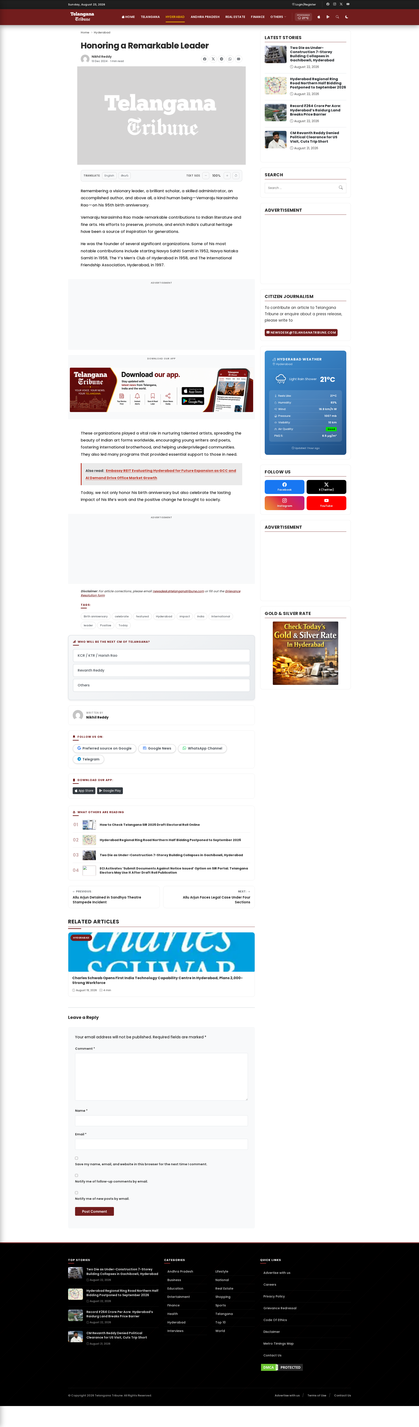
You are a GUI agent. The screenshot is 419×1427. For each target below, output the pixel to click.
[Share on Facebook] (204, 59)
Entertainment (178, 1297)
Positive (105, 625)
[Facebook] (328, 4)
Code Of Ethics (275, 1320)
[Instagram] (334, 4)
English (109, 175)
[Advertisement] (161, 317)
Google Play (111, 790)
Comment (85, 1048)
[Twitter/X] (341, 4)
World (220, 1331)
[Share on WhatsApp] (230, 59)
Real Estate (235, 17)
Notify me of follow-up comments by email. (111, 1181)
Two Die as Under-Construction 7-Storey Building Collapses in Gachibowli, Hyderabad (312, 54)
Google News (159, 748)
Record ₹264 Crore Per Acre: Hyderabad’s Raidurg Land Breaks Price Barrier (315, 110)
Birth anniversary (96, 616)
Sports (220, 1305)
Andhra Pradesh (205, 17)
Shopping (222, 1297)
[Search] (337, 17)
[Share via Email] (238, 59)
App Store (85, 790)
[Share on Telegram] (221, 59)
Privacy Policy (274, 1296)
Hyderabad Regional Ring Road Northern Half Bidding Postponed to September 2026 (318, 83)
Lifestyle (221, 1271)
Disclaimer (271, 1332)
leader (88, 625)
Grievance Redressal (280, 1308)
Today (123, 625)
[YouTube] (348, 4)
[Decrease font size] (205, 175)
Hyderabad (175, 17)
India (200, 616)
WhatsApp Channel (205, 748)
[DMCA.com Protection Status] (305, 1367)
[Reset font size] (235, 175)
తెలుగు (124, 175)
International (220, 616)
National (222, 1280)
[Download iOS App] (319, 17)
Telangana (150, 17)
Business (174, 1280)
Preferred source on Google (107, 748)
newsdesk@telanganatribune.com (178, 591)
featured (142, 616)
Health (172, 1314)
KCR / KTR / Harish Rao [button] (97, 655)
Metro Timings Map (278, 1343)
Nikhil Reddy (102, 57)
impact (185, 616)
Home (130, 17)
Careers (269, 1284)
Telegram (91, 759)
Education (175, 1288)
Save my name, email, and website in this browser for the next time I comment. (141, 1164)
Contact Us (272, 1355)
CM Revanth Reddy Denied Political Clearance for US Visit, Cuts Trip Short (314, 137)
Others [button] (276, 17)
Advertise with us (276, 1273)
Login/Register (305, 4)
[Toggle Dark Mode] (347, 17)
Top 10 (220, 1322)
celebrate (122, 616)
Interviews (175, 1331)
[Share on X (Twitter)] (213, 59)
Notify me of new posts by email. (102, 1199)
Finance (257, 17)
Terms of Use (316, 1395)
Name (81, 1110)
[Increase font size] (227, 175)
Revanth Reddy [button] (91, 670)
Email (80, 1134)
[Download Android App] (328, 17)
